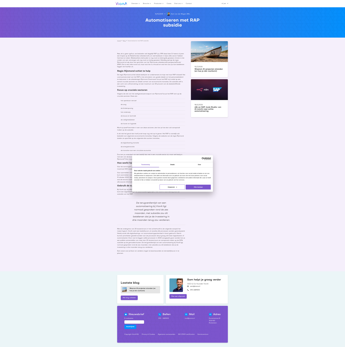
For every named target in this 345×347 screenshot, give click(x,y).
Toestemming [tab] (145, 164)
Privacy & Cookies (148, 334)
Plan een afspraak (178, 296)
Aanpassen (171, 187)
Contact (189, 3)
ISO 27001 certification (186, 334)
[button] (136, 3)
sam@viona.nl (195, 286)
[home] (121, 3)
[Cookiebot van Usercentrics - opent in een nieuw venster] (203, 158)
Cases (169, 3)
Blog (124, 40)
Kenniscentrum (203, 334)
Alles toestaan (198, 187)
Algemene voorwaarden (166, 334)
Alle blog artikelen (129, 298)
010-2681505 (195, 290)
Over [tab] (199, 164)
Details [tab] (172, 164)
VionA (119, 40)
